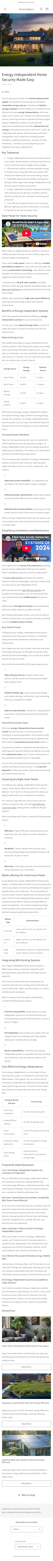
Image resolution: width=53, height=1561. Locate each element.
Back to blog (28, 1494)
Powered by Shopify (33, 1556)
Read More (26, 1366)
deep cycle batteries (10, 289)
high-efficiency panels (31, 590)
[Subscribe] (39, 1529)
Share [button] (7, 92)
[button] (5, 9)
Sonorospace (22, 1556)
